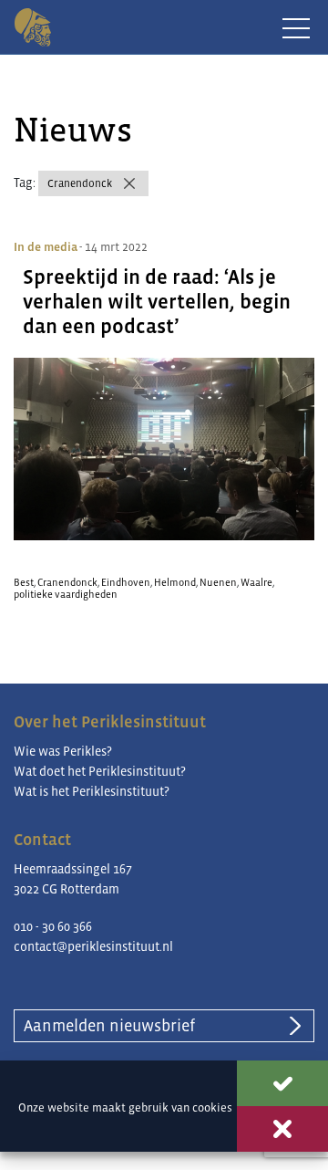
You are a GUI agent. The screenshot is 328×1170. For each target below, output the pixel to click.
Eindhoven (125, 582)
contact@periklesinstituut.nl (93, 946)
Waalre (256, 582)
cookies (212, 1107)
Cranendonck (79, 183)
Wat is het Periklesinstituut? (91, 791)
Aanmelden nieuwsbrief (109, 1026)
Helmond (175, 582)
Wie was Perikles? (63, 751)
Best (24, 582)
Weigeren (282, 1129)
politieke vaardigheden (66, 594)
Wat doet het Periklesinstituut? (100, 771)
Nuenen (218, 582)
